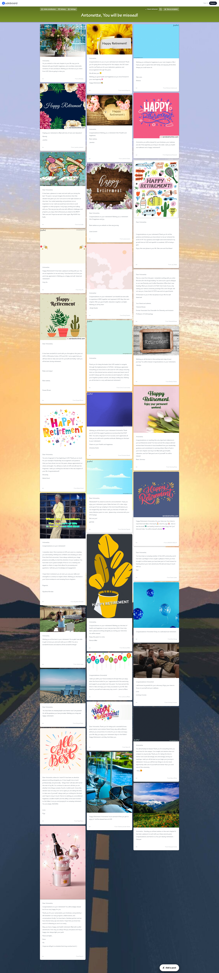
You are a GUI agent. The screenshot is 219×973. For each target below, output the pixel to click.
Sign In (205, 3)
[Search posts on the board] (160, 9)
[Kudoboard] (9, 3)
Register (213, 3)
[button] (43, 78)
